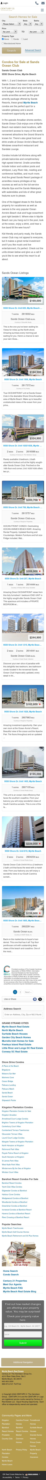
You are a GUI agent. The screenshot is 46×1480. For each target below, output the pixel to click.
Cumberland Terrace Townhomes (15, 1130)
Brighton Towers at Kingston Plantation (17, 1122)
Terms (17, 1477)
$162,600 (33, 704)
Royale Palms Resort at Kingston (15, 1153)
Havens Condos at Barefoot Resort (16, 1213)
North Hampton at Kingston (13, 1145)
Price (4, 28)
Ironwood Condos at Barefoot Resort (17, 1209)
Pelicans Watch (8, 1089)
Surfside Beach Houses (15, 1033)
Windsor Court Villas (10, 1172)
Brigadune (6, 1069)
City (3, 20)
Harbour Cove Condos (11, 1194)
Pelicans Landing (9, 1085)
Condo (16, 39)
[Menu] (42, 10)
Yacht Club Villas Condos (12, 1186)
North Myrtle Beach (12, 1030)
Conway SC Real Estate (15, 1051)
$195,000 (35, 774)
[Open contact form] (43, 2)
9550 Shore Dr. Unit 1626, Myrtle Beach (23, 711)
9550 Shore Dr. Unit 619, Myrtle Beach (23, 850)
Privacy (25, 1477)
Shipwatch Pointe (9, 1100)
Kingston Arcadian (9, 1115)
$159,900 (33, 913)
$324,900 (35, 438)
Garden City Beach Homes (16, 1037)
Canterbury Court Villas (11, 1126)
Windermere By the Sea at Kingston (16, 1168)
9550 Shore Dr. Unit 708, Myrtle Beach (23, 507)
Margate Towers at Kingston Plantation (17, 1141)
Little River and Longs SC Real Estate (22, 1048)
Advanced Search (33, 50)
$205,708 (33, 500)
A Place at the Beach (10, 1066)
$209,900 (33, 571)
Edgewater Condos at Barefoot (14, 1190)
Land (25, 39)
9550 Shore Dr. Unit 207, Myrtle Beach (23, 578)
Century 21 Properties (15, 1280)
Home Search (10, 1271)
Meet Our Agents (12, 1284)
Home (6, 39)
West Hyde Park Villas (11, 1164)
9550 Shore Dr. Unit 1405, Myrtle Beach (23, 781)
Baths (36, 20)
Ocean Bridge (7, 1081)
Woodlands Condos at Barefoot (14, 1202)
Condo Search (11, 1274)
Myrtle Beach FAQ (13, 1287)
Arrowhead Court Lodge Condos (15, 1118)
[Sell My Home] (21, 1253)
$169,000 (35, 300)
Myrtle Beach (30, 102)
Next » (28, 992)
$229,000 (33, 843)
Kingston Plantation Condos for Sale (16, 1111)
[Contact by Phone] (36, 2)
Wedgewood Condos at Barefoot (15, 1198)
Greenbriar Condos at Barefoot (14, 1206)
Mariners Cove (8, 1077)
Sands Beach (7, 1092)
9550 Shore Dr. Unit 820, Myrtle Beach (23, 308)
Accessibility (7, 1477)
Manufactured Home (12, 43)
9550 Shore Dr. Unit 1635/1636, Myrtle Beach (23, 445)
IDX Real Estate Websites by (14, 1474)
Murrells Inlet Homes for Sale (18, 1040)
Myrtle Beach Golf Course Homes (15, 1232)
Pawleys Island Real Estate (16, 1044)
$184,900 (35, 372)
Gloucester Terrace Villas (12, 1134)
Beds (25, 20)
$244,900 (35, 637)
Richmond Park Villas (10, 1149)
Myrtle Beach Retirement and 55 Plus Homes (20, 1235)
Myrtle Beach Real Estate (15, 1026)
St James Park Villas (10, 1160)
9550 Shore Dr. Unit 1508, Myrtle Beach (23, 379)
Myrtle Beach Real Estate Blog (19, 1291)
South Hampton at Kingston (13, 1157)
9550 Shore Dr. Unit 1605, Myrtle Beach (23, 920)
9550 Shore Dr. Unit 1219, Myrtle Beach (23, 644)
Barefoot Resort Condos (11, 1183)
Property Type (8, 36)
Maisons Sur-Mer (9, 1073)
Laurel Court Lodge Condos (13, 1137)
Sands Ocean (7, 1096)
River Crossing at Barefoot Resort (15, 1217)
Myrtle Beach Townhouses (12, 1228)
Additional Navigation (23, 1362)
